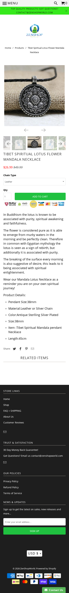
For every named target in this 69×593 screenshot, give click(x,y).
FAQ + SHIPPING (12, 410)
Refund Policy (11, 487)
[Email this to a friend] (32, 349)
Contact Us (55, 590)
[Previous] (25, 129)
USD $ (34, 553)
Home (8, 47)
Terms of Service (12, 493)
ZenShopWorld (27, 568)
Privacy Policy (10, 481)
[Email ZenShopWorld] (5, 432)
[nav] (10, 3)
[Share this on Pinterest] (26, 349)
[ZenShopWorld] (34, 30)
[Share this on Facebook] (20, 349)
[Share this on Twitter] (14, 349)
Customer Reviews (13, 422)
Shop (6, 404)
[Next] (43, 129)
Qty (5, 190)
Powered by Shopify (46, 568)
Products (19, 47)
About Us (8, 416)
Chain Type (9, 175)
